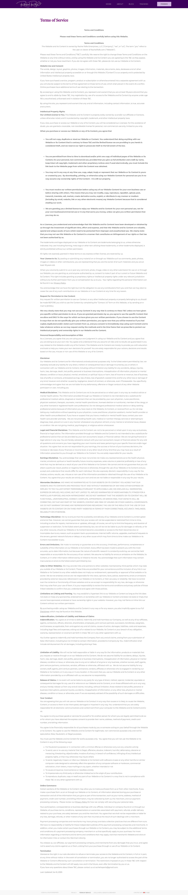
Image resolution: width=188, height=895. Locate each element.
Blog (131, 4)
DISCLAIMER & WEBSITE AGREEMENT (105, 892)
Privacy (74, 892)
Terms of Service (85, 892)
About (120, 4)
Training (144, 4)
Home (108, 4)
